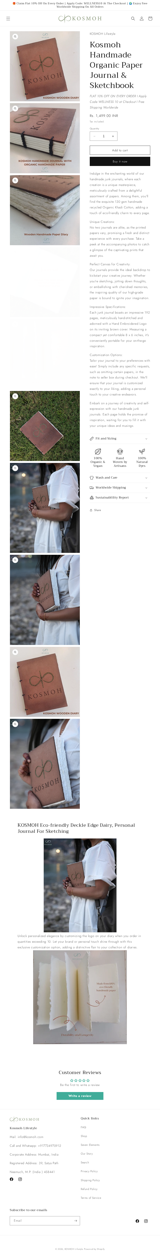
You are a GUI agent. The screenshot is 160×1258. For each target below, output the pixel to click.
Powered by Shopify (94, 1249)
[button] (8, 18)
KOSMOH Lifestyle (74, 1249)
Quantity (94, 128)
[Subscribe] (75, 1220)
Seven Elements (90, 1145)
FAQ (83, 1127)
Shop (84, 1136)
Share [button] (97, 510)
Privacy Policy (89, 1171)
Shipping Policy (90, 1180)
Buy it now (120, 161)
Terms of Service (91, 1198)
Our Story (87, 1154)
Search (85, 1162)
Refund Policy (89, 1189)
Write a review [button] (79, 1096)
